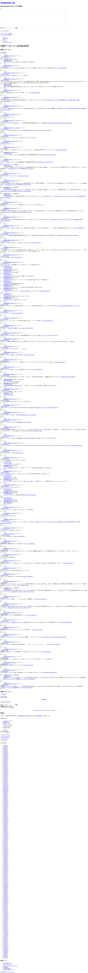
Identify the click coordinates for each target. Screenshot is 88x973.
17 (8, 736)
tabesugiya (6, 310)
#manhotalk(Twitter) (7, 963)
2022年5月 (5, 763)
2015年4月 (5, 878)
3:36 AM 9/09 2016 (5, 136)
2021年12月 (5, 769)
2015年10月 (5, 869)
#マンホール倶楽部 (56, 521)
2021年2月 (5, 783)
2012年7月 (5, 922)
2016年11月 (5, 852)
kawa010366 (6, 303)
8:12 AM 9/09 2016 (8, 274)
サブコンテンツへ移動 (6, 34)
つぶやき (5, 726)
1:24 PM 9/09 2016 (4, 597)
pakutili (5, 574)
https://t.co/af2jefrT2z (73, 235)
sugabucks (6, 519)
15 (6, 736)
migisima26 (6, 392)
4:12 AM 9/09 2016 (5, 148)
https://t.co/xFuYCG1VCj (29, 591)
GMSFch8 (6, 548)
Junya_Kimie (6, 405)
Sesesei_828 (6, 202)
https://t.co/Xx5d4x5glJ (36, 130)
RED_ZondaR (7, 141)
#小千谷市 (18, 191)
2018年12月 (5, 818)
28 (5, 738)
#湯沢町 (78, 108)
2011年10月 (5, 934)
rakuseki (5, 84)
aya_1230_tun (7, 513)
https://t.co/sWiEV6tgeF (31, 414)
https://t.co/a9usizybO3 (41, 599)
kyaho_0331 (6, 135)
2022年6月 (5, 761)
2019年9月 (5, 806)
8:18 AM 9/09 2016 (8, 286)
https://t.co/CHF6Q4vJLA (53, 407)
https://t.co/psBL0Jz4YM (28, 328)
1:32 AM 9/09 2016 (8, 85)
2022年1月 (5, 768)
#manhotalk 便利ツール (8, 969)
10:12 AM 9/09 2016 (5, 375)
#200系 (70, 108)
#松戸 (54, 637)
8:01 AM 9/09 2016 (8, 267)
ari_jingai (6, 596)
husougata (6, 427)
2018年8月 (5, 824)
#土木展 (10, 328)
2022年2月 (5, 767)
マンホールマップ (7, 964)
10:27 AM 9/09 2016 (8, 394)
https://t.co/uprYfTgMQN (23, 175)
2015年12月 (5, 867)
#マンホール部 (48, 521)
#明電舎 (70, 305)
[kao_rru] (5, 158)
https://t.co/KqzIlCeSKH (26, 191)
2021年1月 (5, 784)
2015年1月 (5, 882)
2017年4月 (5, 845)
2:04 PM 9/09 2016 (8, 676)
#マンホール (77, 305)
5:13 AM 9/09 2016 (8, 166)
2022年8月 (5, 759)
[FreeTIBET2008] (5, 96)
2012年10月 (5, 918)
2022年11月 (5, 755)
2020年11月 (5, 787)
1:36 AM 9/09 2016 (5, 91)
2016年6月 (5, 859)
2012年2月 (5, 929)
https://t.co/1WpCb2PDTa (50, 154)
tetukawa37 (6, 173)
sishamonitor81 (7, 389)
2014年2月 (5, 896)
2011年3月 (5, 944)
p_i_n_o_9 (6, 461)
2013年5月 (5, 909)
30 (7, 738)
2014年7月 (5, 890)
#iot (73, 305)
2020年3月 (5, 798)
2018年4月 (5, 829)
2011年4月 (5, 942)
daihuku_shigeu (7, 240)
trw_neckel (6, 554)
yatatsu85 (6, 55)
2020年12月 (5, 786)
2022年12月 (5, 753)
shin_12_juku (7, 612)
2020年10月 (5, 788)
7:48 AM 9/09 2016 (5, 263)
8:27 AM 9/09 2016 (8, 298)
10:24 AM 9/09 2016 (5, 390)
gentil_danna (6, 374)
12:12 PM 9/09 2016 (8, 480)
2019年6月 (5, 810)
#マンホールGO (55, 100)
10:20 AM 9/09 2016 (8, 380)
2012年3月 (5, 928)
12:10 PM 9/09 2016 (8, 476)
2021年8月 (5, 775)
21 (5, 737)
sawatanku (6, 649)
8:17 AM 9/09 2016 (8, 282)
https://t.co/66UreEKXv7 (46, 651)
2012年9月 (5, 919)
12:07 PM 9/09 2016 (8, 462)
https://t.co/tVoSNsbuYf (45, 290)
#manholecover (37, 407)
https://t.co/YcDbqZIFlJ (61, 68)
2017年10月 (5, 837)
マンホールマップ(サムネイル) (10, 965)
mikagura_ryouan (8, 332)
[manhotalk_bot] (5, 54)
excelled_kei (6, 266)
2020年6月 (5, 794)
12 (2, 736)
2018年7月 (5, 825)
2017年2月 (5, 848)
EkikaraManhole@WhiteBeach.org (24, 715)
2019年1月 (5, 817)
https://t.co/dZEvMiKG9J (70, 376)
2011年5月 (5, 941)
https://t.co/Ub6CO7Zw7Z (77, 445)
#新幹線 (74, 108)
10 (8, 734)
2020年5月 (5, 795)
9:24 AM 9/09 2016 (5, 353)
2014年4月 (5, 894)
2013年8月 (5, 905)
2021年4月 (5, 780)
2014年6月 (5, 891)
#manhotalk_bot (8, 2)
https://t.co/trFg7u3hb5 (37, 430)
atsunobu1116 (7, 669)
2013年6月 (5, 907)
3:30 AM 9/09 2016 (5, 121)
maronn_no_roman (15, 120)
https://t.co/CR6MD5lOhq (79, 228)
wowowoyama (7, 484)
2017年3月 (5, 846)
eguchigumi (6, 325)
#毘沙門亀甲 (62, 100)
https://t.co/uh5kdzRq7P (5, 197)
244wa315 (6, 560)
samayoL (6, 533)
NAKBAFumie (7, 352)
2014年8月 (5, 888)
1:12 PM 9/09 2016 (4, 582)
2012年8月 (5, 921)
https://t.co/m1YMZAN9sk (51, 672)
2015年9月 (5, 871)
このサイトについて (7, 42)
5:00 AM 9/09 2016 (8, 153)
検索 (2, 27)
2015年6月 (5, 875)
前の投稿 (3, 52)
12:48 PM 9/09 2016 (5, 535)
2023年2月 (5, 751)
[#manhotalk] (44, 699)
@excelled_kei (7, 272)
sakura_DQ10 (7, 450)
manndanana (6, 457)
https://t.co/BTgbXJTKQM (22, 585)
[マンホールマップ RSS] (49, 710)
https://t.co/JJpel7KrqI (32, 615)
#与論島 (25, 622)
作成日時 (12, 707)
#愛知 (36, 149)
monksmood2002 (7, 338)
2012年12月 (5, 915)
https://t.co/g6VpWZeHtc (29, 543)
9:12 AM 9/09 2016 (5, 347)
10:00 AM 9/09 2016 (5, 368)
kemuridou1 (6, 359)
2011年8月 (5, 937)
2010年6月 (5, 956)
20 (3, 737)
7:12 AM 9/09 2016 (5, 241)
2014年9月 (5, 887)
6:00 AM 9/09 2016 (5, 226)
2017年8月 (5, 840)
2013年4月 (5, 910)
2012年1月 (5, 930)
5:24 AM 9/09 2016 (5, 174)
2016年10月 (5, 853)
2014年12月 (5, 883)
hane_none (6, 507)
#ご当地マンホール (48, 637)
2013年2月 (5, 913)
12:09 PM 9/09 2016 (8, 466)
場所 (8, 706)
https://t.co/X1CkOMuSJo (16, 257)
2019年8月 (5, 807)
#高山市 (37, 521)
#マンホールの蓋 (65, 521)
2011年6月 (5, 940)
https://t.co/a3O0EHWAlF (62, 305)
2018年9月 (5, 822)
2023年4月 (5, 748)
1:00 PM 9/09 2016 (4, 549)
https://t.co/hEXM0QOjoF (61, 149)
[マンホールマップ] (38, 710)
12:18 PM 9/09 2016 (8, 493)
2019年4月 (5, 813)
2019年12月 (5, 802)
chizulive (5, 435)
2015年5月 (5, 876)
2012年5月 (5, 925)
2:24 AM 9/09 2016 (5, 115)
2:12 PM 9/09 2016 (4, 685)
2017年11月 (5, 836)
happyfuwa (6, 634)
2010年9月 (5, 952)
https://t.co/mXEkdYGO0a (17, 313)
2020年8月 (5, 791)
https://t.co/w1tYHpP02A (26, 438)
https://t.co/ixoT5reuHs (56, 123)
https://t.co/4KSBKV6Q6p (66, 622)
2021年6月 (5, 778)
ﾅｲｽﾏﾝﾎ (7, 707)
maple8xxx (6, 627)
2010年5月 (5, 957)
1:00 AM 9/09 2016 (5, 80)
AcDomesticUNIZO (8, 379)
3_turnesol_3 (6, 318)
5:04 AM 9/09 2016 (5, 160)
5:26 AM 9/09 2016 (8, 188)
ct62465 (5, 65)
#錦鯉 (22, 168)
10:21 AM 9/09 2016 (8, 384)
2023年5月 (5, 747)
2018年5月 (5, 828)
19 (2, 737)
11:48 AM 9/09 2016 (5, 428)
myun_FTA (6, 567)
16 (7, 736)
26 (2, 738)
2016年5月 (5, 860)
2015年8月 (5, 872)
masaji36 (5, 90)
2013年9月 (5, 903)
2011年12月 (5, 932)
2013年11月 (5, 901)
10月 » (5, 740)
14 (5, 736)
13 (3, 736)
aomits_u (6, 619)
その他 (4, 727)
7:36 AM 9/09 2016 (5, 248)
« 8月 (2, 740)
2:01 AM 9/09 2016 (5, 98)
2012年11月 (5, 917)
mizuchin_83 (6, 147)
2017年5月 (5, 844)
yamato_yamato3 (7, 443)
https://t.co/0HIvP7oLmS (6, 101)
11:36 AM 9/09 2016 (5, 420)
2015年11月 (5, 868)
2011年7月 (5, 938)
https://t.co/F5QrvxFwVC (6, 109)
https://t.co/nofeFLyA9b (28, 665)
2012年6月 (5, 923)
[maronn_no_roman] (5, 119)
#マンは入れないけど (71, 196)
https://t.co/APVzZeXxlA (57, 341)
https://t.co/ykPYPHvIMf (66, 123)
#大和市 (63, 376)
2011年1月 (5, 946)
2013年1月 (5, 914)
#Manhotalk (5, 967)
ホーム (4, 37)
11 (1, 736)
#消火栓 (84, 196)
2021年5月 (5, 779)
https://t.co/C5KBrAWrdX (29, 678)
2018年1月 (5, 833)
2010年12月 (5, 948)
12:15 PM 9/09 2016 (8, 490)
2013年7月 (5, 906)
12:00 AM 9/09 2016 (5, 57)
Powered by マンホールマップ (7, 971)
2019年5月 (5, 811)
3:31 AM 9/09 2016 (5, 129)
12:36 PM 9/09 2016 (5, 514)
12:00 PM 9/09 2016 (5, 451)
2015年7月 (5, 874)
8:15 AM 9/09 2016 (8, 278)
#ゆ (65, 100)
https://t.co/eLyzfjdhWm (26, 422)
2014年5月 (5, 892)
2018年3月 (5, 830)
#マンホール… (44, 407)
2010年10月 (5, 951)
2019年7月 (5, 809)
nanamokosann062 (8, 412)
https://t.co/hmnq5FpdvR (21, 414)
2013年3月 (5, 911)
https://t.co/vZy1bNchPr (38, 629)
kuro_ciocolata (7, 254)
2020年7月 (5, 792)
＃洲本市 (72, 341)
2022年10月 (5, 756)
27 (3, 738)
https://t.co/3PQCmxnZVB (61, 637)
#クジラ (22, 678)
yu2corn (5, 346)
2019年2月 (5, 815)
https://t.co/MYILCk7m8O (17, 452)
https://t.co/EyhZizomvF (28, 576)
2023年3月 (5, 749)
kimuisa (5, 541)
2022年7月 (5, 760)
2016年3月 (5, 863)
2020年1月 (5, 801)
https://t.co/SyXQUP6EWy (54, 644)
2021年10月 (5, 772)
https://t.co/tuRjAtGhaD (29, 354)
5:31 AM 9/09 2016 (8, 195)
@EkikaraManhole (39, 715)
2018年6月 (5, 826)
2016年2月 (5, 864)
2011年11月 (5, 933)
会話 (4, 39)
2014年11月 (5, 884)
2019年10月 (5, 805)
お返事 (4, 723)
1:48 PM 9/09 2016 (4, 628)
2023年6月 (5, 745)
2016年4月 (5, 861)
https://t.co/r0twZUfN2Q (47, 320)
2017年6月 (5, 842)
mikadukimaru (7, 78)
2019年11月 (5, 803)
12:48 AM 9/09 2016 (5, 74)
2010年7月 (5, 955)
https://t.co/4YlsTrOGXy (68, 563)
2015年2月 (5, 880)
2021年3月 (5, 782)
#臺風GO (84, 108)
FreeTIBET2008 (13, 97)
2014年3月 (5, 895)
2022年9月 (5, 757)
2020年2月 (5, 799)
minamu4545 (6, 97)
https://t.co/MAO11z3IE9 (34, 92)
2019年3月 (5, 814)
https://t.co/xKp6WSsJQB (6, 523)
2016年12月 (5, 851)
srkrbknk (6, 641)
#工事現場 (14, 328)
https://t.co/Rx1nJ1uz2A (29, 168)
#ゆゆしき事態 (76, 100)
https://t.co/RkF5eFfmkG (60, 362)
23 (7, 737)
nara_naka (6, 581)
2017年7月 (5, 841)
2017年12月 (5, 834)
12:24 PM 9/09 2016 (5, 508)
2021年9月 (5, 774)
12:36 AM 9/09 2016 (5, 66)
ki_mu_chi (6, 656)
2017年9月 (5, 838)
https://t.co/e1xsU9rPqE (25, 290)
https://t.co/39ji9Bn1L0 (64, 235)
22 (6, 737)
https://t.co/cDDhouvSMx (19, 536)
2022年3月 (5, 765)
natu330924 (6, 247)
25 (1, 738)
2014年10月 (5, 886)
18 (1, 737)
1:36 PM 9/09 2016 (4, 613)
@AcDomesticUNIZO (8, 385)
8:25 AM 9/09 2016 (8, 294)
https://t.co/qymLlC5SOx (46, 130)
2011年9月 (5, 936)
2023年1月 (5, 752)
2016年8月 (5, 856)
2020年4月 (5, 797)
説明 (11, 706)
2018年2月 (5, 832)
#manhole (32, 407)
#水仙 (77, 196)
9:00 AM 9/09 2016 (5, 334)
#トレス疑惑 (69, 100)
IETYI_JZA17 (7, 72)
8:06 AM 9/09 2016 (8, 271)
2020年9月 (5, 790)
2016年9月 (5, 855)
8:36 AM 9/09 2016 (5, 304)
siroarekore (6, 225)
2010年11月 (5, 949)
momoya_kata (7, 419)
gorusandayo (6, 114)
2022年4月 (5, 764)
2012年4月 (5, 926)
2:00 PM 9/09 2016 (4, 663)
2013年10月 (5, 902)
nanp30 (5, 367)
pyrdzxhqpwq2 (7, 232)
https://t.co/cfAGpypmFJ (30, 494)
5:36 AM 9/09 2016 (5, 203)
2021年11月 (5, 771)
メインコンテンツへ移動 (6, 33)
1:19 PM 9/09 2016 (8, 589)
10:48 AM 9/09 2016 (5, 400)
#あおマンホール (19, 622)
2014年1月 (5, 898)
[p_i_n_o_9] (5, 470)
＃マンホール (65, 341)
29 (6, 738)
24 (8, 737)
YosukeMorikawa (7, 262)
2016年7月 (5, 857)
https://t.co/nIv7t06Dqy (37, 369)
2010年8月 (5, 953)
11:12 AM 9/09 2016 (5, 413)
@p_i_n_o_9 (6, 467)
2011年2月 (5, 945)
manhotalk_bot (11, 55)
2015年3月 (5, 879)
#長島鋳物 (17, 678)
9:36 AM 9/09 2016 (5, 360)
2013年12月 (5, 899)
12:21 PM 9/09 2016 (8, 502)
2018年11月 (5, 819)
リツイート (5, 41)
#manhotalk (5, 38)
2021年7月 (5, 776)
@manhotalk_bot (7, 276)
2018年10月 (5, 821)
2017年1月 (5, 849)
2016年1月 (5, 865)
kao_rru (12, 159)
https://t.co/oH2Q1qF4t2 (36, 242)
